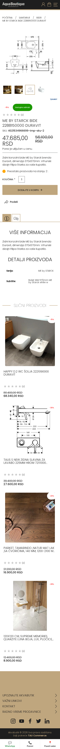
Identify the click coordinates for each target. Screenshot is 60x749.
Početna (7, 17)
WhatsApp (10, 744)
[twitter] (38, 721)
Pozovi (30, 744)
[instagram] (13, 721)
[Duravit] (54, 99)
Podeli (14, 202)
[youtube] (21, 721)
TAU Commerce (37, 735)
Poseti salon (50, 744)
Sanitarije (24, 17)
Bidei (39, 17)
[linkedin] (47, 721)
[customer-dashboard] (43, 4)
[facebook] (30, 721)
